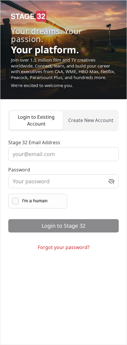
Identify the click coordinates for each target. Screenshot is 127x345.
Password (19, 169)
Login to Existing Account (36, 120)
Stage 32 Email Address (34, 142)
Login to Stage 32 (63, 225)
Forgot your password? (63, 247)
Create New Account (90, 120)
